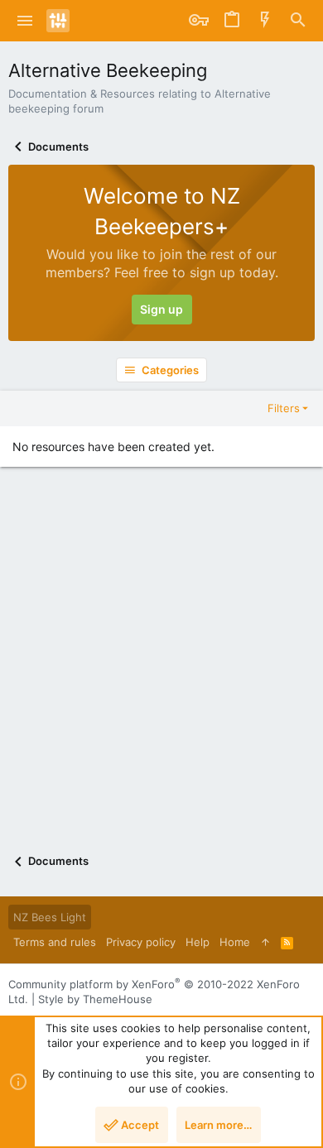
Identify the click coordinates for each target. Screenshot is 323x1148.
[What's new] (265, 20)
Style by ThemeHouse (95, 999)
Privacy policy (141, 942)
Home (234, 942)
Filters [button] (284, 408)
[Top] (265, 941)
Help (198, 942)
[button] (25, 21)
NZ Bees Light (49, 917)
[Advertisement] (161, 673)
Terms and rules (54, 942)
